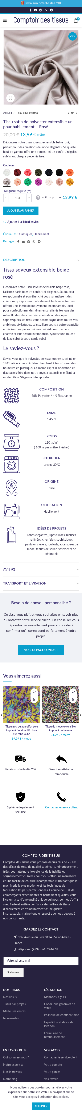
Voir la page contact (41, 650)
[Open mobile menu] (5, 20)
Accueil (7, 112)
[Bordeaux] (17, 172)
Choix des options (34, 699)
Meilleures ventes (14, 1011)
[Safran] (70, 182)
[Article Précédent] (68, 113)
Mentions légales (55, 997)
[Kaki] (38, 172)
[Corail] (28, 172)
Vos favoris (51, 1079)
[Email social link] (35, 10)
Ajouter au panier (20, 210)
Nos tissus (10, 997)
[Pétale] (49, 182)
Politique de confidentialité (61, 1015)
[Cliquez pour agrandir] (10, 98)
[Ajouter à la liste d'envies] (34, 692)
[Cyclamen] (38, 182)
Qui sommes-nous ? (16, 1057)
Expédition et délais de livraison (58, 1024)
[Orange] (70, 172)
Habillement (41, 234)
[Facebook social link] (30, 10)
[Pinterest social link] (41, 10)
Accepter (41, 1106)
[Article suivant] (77, 113)
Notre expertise (13, 1064)
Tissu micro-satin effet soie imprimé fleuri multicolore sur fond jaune (21, 730)
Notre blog (10, 1079)
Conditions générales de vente (59, 1006)
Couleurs (9, 165)
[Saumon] (17, 182)
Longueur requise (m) (17, 191)
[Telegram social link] (51, 10)
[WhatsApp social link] (46, 10)
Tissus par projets (14, 1004)
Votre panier (52, 1072)
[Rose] (7, 182)
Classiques (25, 234)
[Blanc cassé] (7, 172)
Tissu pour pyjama (27, 112)
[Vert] (28, 182)
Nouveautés (11, 1018)
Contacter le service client (61, 807)
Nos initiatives (12, 1072)
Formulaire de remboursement (54, 1035)
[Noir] (59, 172)
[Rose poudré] (59, 182)
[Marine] (49, 172)
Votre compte (53, 1064)
